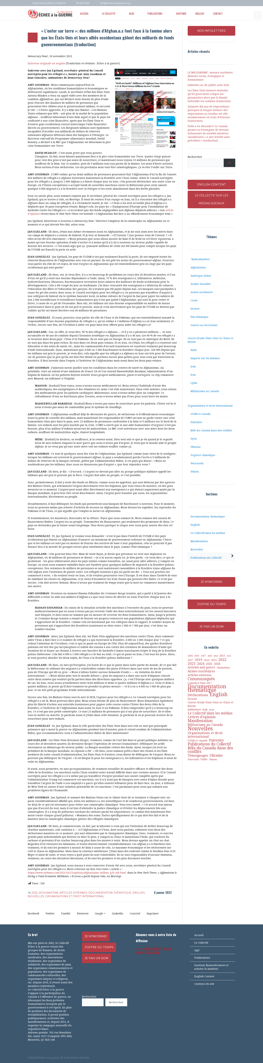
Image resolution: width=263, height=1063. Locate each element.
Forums (192, 698)
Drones (195, 308)
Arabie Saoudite (201, 284)
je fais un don (96, 958)
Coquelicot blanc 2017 (199, 683)
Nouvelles (36, 896)
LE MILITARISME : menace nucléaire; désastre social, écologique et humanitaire (210, 76)
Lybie (194, 383)
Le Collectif (201, 942)
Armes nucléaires (202, 292)
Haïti (194, 350)
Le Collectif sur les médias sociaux (211, 199)
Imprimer (153, 913)
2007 (203, 656)
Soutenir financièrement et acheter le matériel (211, 967)
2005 (196, 656)
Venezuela (197, 463)
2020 (207, 660)
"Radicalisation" (200, 259)
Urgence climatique (203, 455)
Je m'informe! (96, 936)
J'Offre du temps (99, 947)
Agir (197, 950)
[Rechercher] (229, 163)
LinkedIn (117, 913)
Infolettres (194, 709)
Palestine (196, 422)
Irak (193, 366)
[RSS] (228, 3)
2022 (34, 892)
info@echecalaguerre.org (115, 3)
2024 (200, 664)
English (139, 892)
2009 (210, 656)
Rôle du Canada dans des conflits (211, 430)
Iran (193, 374)
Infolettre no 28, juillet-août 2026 (208, 85)
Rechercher (195, 156)
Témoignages (198, 755)
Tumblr (65, 913)
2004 (190, 656)
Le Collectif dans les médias (208, 533)
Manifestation (199, 541)
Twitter (50, 913)
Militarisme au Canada (205, 391)
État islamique (199, 316)
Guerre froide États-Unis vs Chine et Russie (210, 340)
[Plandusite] (233, 3)
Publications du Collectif (206, 557)
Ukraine (196, 446)
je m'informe (211, 582)
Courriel (135, 913)
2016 (229, 656)
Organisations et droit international (74, 896)
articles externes (73, 892)
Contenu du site (204, 983)
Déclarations (198, 695)
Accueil (199, 935)
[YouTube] (224, 3)
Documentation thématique (109, 892)
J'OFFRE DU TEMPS (211, 604)
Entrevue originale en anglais (46, 63)
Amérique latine (201, 275)
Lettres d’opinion (202, 717)
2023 (192, 664)
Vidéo (204, 759)
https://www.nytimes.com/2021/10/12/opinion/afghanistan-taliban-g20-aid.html (77, 872)
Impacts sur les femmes (205, 358)
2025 (209, 664)
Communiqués (201, 679)
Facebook (33, 913)
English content (211, 184)
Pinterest (82, 913)
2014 (215, 656)
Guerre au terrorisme (204, 325)
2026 (217, 664)
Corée (194, 300)
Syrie (194, 438)
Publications (202, 957)
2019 (198, 660)
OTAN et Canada (201, 414)
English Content (204, 976)
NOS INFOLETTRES (211, 30)
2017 (190, 660)
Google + (100, 913)
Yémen (195, 471)
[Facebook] (219, 3)
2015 (222, 655)
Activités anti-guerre (201, 667)
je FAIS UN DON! (211, 626)
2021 (214, 659)
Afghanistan (48, 892)
